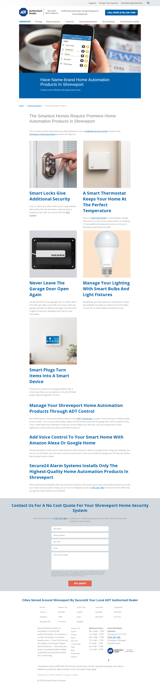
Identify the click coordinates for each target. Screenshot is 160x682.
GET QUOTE (80, 583)
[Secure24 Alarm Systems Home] (38, 12)
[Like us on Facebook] (109, 661)
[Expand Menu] (61, 21)
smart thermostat (98, 218)
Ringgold (80, 621)
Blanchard (99, 617)
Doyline (79, 612)
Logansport (118, 607)
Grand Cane (81, 607)
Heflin (60, 617)
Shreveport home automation (42, 134)
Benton (42, 607)
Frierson (43, 612)
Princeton (117, 617)
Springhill (98, 612)
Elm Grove (62, 621)
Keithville (61, 612)
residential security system (96, 131)
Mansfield (117, 612)
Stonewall (99, 607)
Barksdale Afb (45, 621)
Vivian (79, 617)
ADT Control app (84, 418)
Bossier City (62, 607)
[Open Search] (148, 3)
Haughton (43, 617)
